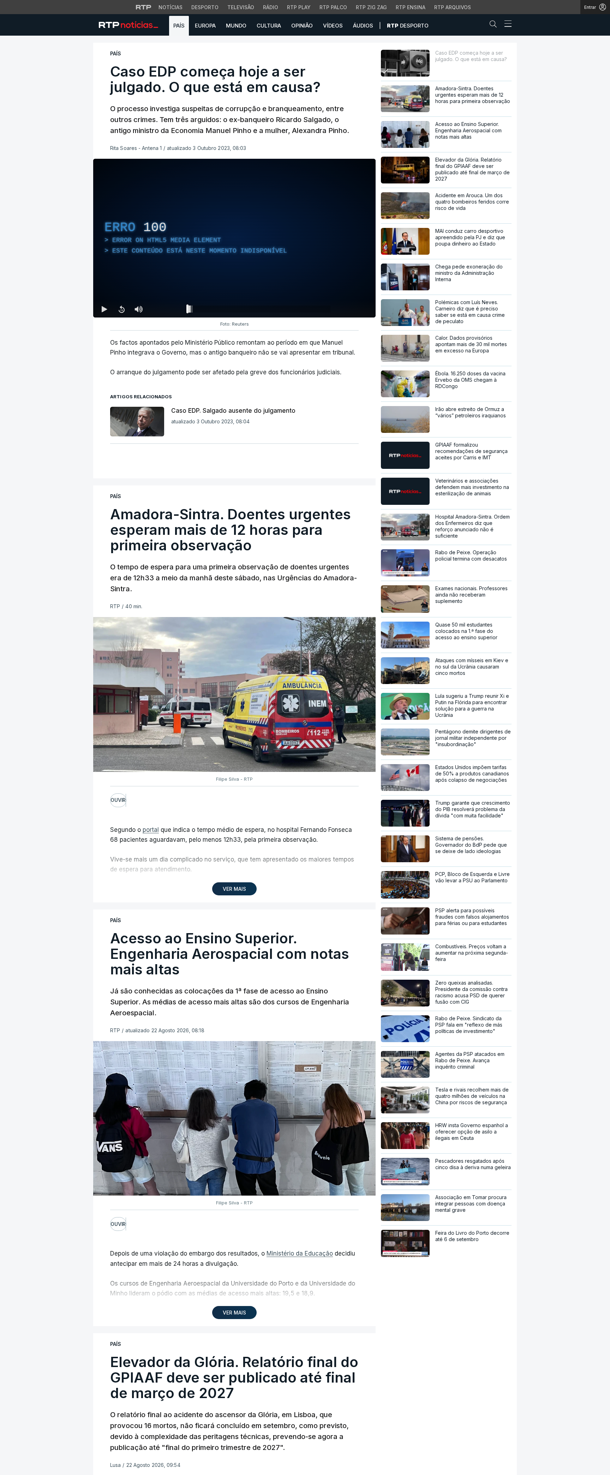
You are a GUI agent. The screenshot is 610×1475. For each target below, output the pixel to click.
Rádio (270, 7)
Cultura (269, 25)
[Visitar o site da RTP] (143, 7)
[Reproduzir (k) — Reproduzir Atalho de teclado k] (104, 309)
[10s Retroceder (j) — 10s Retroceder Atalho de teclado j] (121, 309)
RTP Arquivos (452, 7)
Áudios (363, 25)
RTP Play (299, 7)
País (179, 25)
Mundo (236, 25)
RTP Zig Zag (371, 7)
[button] (495, 25)
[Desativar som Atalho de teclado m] (138, 309)
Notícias (171, 7)
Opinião (302, 25)
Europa (205, 25)
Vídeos (333, 25)
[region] (234, 238)
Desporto (205, 7)
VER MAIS (234, 889)
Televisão (240, 7)
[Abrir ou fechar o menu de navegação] (506, 24)
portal (151, 829)
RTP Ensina (410, 7)
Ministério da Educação (300, 1253)
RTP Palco (333, 7)
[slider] (259, 310)
